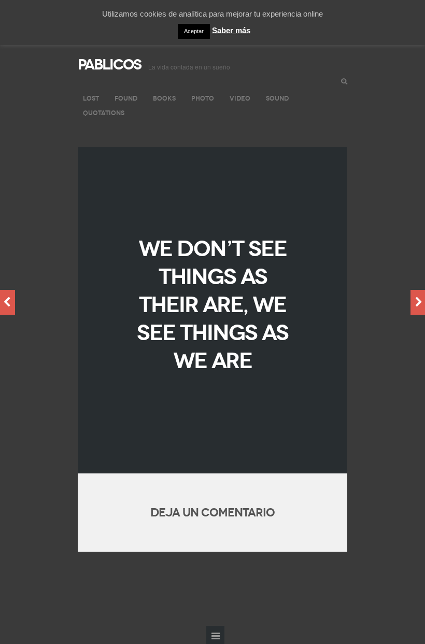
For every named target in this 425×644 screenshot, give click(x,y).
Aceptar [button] (194, 31)
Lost (91, 98)
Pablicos (109, 64)
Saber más (231, 30)
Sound (277, 98)
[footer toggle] (215, 635)
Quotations (103, 113)
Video (240, 98)
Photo (202, 98)
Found (126, 98)
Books (164, 98)
